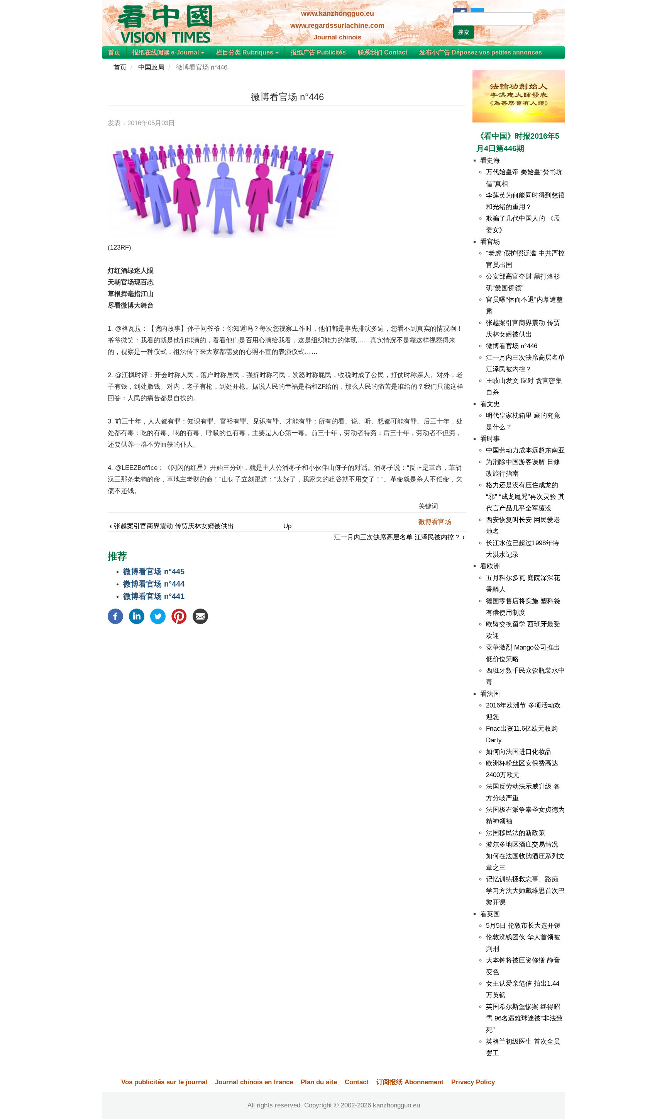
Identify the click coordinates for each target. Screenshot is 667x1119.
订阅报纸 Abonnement (410, 1082)
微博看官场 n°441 (154, 596)
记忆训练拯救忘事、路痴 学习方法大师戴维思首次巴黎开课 (525, 891)
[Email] (200, 615)
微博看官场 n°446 (511, 346)
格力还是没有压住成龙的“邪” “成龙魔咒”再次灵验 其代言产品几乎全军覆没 (525, 496)
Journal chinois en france (254, 1082)
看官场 (490, 241)
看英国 (490, 914)
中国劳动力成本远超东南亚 (525, 450)
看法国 (490, 693)
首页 (114, 52)
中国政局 (151, 67)
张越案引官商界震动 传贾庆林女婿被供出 (172, 526)
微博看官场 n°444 (154, 584)
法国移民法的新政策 (515, 833)
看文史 (490, 404)
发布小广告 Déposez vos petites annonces (480, 52)
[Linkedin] (136, 615)
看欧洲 (490, 566)
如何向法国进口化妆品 (519, 751)
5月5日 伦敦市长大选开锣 (523, 925)
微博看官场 (434, 521)
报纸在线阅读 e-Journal (166, 52)
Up (287, 526)
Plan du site (319, 1082)
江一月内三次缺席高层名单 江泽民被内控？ (399, 537)
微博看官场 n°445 (154, 571)
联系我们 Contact (382, 52)
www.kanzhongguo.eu (337, 13)
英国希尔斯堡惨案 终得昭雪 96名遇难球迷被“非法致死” (524, 1018)
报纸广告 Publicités (318, 52)
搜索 (463, 32)
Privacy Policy (473, 1082)
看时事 (490, 438)
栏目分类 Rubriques (245, 52)
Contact (357, 1082)
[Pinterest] (179, 615)
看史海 (490, 160)
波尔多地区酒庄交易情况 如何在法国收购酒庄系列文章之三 (525, 856)
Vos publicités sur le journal (164, 1082)
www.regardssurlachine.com (337, 25)
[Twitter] (158, 615)
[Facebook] (115, 615)
